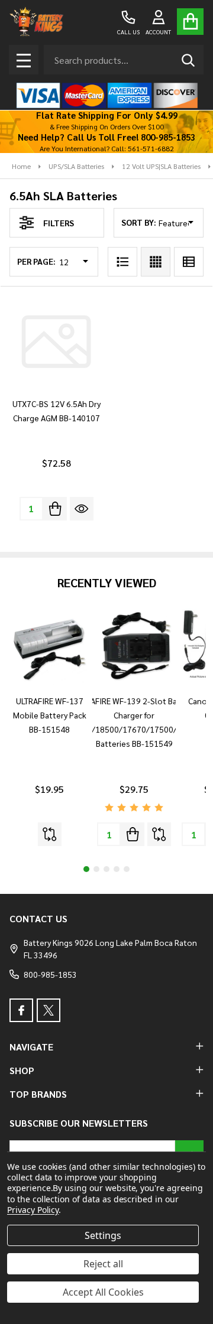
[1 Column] (122, 261)
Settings (103, 1235)
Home (21, 166)
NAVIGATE (31, 1046)
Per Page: (36, 261)
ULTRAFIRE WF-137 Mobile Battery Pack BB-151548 (49, 714)
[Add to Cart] (55, 509)
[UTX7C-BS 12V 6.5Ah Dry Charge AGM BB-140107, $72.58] (56, 341)
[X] (48, 1010)
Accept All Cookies (103, 1292)
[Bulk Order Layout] (189, 261)
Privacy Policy (33, 1209)
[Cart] (190, 21)
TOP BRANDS (38, 1094)
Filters (58, 222)
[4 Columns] (155, 261)
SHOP (21, 1070)
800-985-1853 (50, 974)
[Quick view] (81, 509)
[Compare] (50, 834)
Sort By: (138, 222)
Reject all (103, 1263)
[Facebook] (21, 1010)
